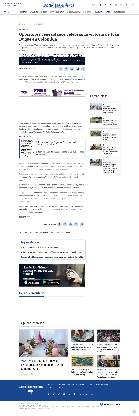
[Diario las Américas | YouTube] (116, 5)
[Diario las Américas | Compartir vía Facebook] (61, 69)
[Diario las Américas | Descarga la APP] (32, 282)
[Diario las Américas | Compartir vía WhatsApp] (72, 69)
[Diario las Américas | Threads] (121, 5)
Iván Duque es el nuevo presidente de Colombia (40, 247)
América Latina (73, 12)
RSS (92, 394)
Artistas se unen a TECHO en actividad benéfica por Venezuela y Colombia (51, 252)
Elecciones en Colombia (49, 232)
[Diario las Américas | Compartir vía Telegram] (83, 69)
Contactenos (83, 394)
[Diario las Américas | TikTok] (126, 5)
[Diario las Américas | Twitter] (105, 5)
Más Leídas (72, 384)
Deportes (87, 12)
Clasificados (119, 12)
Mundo (109, 12)
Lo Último (34, 12)
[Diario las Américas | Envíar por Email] (78, 69)
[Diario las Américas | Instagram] (110, 5)
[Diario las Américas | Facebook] (100, 5)
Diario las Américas (25, 24)
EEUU (52, 12)
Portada (23, 12)
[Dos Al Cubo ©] (110, 406)
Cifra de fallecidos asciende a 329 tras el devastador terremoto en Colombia (52, 257)
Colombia (81, 79)
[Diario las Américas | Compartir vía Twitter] (66, 69)
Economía (60, 12)
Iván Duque (65, 232)
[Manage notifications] (134, 411)
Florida (43, 12)
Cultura (98, 12)
